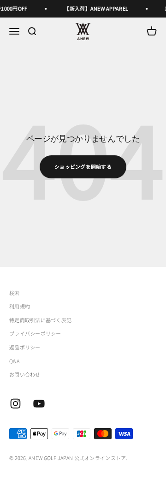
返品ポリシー (25, 347)
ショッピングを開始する (83, 166)
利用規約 (19, 306)
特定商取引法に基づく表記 (40, 320)
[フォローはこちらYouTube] (39, 403)
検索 (14, 292)
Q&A (14, 361)
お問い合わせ (25, 374)
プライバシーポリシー (35, 333)
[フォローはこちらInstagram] (15, 403)
